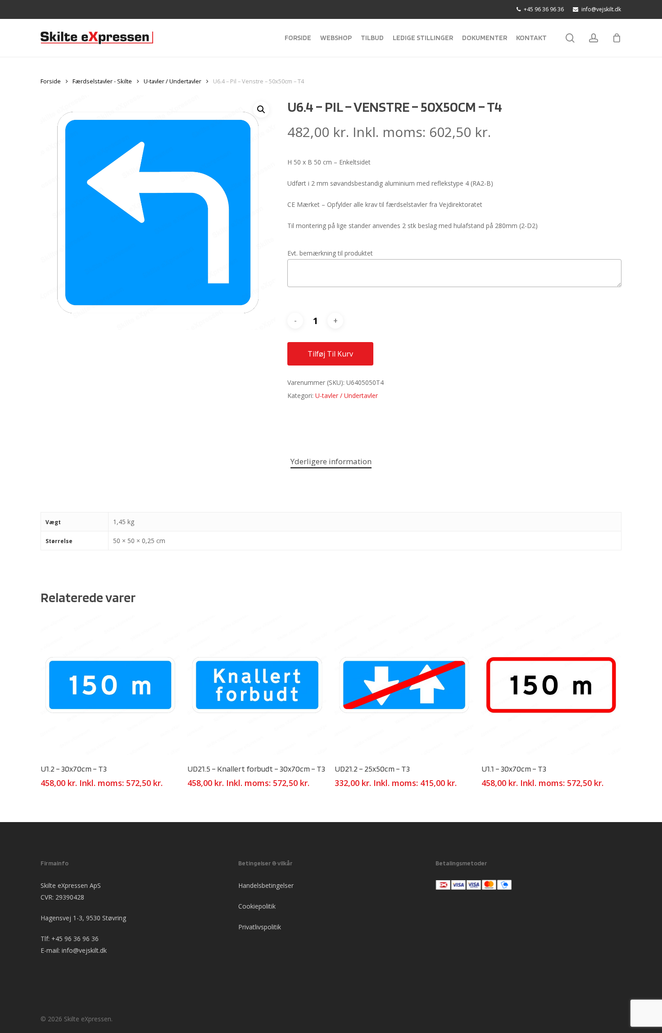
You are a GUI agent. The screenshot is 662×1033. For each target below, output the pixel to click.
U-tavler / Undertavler (172, 81)
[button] (261, 109)
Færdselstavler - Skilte (102, 81)
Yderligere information (331, 461)
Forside (51, 81)
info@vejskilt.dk (84, 950)
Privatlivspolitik (259, 927)
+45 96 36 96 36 (75, 938)
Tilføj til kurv (330, 354)
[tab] (331, 461)
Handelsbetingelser (266, 885)
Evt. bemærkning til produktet (330, 253)
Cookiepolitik (257, 906)
